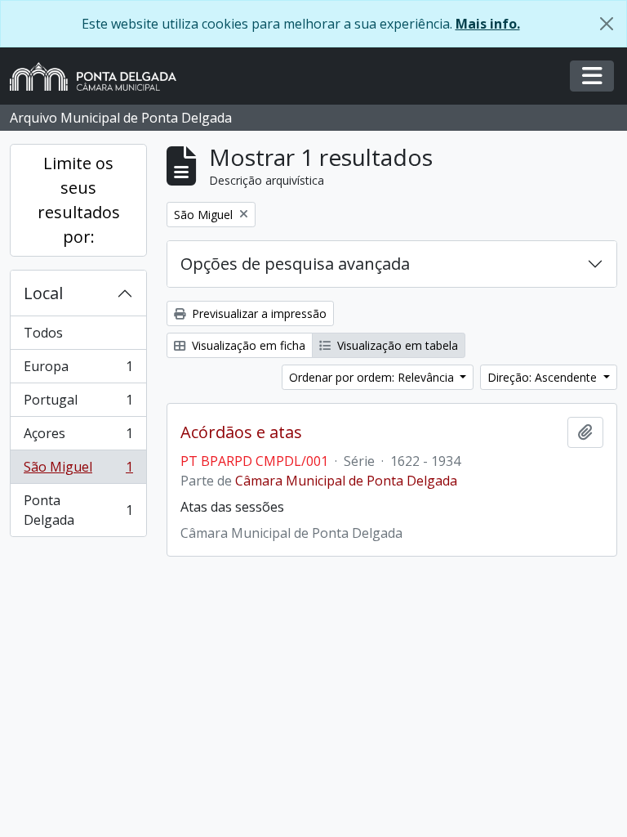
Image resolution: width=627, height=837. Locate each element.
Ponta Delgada (78, 510)
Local (43, 293)
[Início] (99, 76)
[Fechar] (606, 24)
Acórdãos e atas (241, 432)
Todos (43, 333)
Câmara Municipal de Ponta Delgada (346, 481)
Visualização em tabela (396, 345)
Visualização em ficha (247, 345)
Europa (78, 370)
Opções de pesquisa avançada (295, 264)
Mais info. (488, 24)
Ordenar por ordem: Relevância (373, 377)
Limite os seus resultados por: (79, 200)
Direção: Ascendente (543, 377)
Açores (78, 437)
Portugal (78, 404)
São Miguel (78, 471)
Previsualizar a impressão (258, 313)
